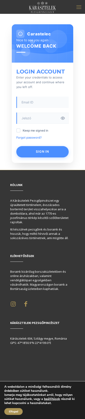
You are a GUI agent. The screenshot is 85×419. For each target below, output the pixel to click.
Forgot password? (29, 137)
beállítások (52, 399)
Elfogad (13, 411)
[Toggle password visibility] (63, 118)
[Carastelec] (42, 6)
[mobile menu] (79, 7)
